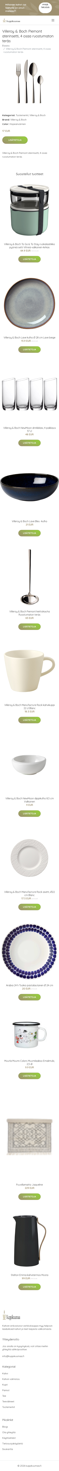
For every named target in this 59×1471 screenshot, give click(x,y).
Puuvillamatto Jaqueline (29, 1184)
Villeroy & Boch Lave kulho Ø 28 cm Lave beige (29, 337)
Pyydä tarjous (45, 5)
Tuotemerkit (22, 115)
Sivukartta (7, 1449)
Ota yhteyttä (8, 1432)
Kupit (5, 1384)
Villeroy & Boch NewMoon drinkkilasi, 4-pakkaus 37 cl (29, 429)
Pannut (5, 1390)
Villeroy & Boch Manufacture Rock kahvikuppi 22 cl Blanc (29, 706)
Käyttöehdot (9, 1437)
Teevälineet (8, 1401)
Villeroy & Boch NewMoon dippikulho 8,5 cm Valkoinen (29, 800)
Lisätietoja (14, 140)
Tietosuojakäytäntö (12, 1443)
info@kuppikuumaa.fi (13, 1356)
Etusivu (6, 45)
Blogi (5, 1426)
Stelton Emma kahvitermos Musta (29, 1275)
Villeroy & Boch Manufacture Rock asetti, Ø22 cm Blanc (29, 893)
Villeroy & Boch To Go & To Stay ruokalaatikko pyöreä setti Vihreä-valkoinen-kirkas (29, 246)
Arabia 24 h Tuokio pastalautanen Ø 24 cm (29, 985)
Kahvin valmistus (11, 1379)
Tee (4, 1395)
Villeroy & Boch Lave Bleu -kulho (29, 521)
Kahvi (5, 1373)
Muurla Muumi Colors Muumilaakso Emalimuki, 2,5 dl (29, 1062)
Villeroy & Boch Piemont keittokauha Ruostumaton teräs (29, 613)
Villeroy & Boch (37, 115)
